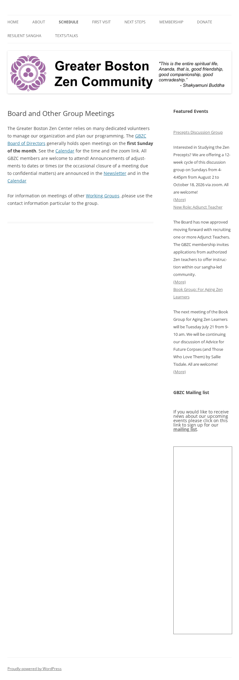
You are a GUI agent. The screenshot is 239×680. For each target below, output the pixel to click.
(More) (179, 199)
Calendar (64, 151)
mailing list (185, 429)
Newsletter (115, 173)
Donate (204, 22)
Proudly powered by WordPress (34, 668)
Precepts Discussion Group (198, 132)
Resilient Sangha (24, 35)
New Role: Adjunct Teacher (198, 207)
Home (13, 22)
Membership (171, 22)
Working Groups (103, 196)
